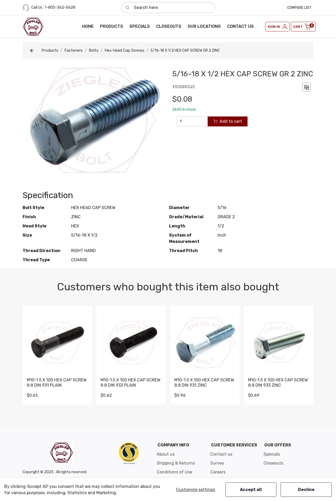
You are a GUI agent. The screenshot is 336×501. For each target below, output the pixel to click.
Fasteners (73, 50)
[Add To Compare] (306, 87)
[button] (111, 26)
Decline (306, 489)
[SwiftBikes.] (33, 27)
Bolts (93, 50)
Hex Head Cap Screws (124, 50)
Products (49, 50)
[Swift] (129, 453)
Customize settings (195, 489)
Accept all (251, 489)
